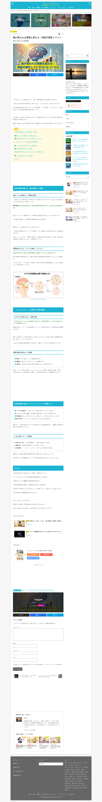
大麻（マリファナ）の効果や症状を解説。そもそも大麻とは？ (80, 140)
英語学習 (43, 590)
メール (15, 650)
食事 (67, 790)
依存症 (73, 769)
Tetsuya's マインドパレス (51, 5)
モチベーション (26, 590)
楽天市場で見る (46, 554)
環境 (86, 776)
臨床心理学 (75, 783)
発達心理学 (80, 778)
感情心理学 (84, 774)
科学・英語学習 (45, 7)
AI (66, 762)
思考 (87, 771)
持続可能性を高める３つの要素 (24, 148)
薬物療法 (74, 785)
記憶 (79, 785)
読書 (48, 590)
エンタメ (80, 762)
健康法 (78, 769)
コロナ (86, 762)
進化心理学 (76, 787)
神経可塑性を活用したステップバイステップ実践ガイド (29, 151)
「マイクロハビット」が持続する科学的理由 (26, 141)
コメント (16, 627)
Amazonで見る (33, 554)
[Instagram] (41, 605)
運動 (52, 590)
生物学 (74, 778)
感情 (78, 774)
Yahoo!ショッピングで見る (33, 557)
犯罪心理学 (80, 776)
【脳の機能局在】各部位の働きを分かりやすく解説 (80, 164)
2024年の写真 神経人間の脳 (39, 299)
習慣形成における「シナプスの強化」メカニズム (28, 138)
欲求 (67, 776)
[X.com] (34, 605)
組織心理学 (68, 783)
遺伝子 (86, 787)
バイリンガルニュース (76, 765)
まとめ (17, 158)
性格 (67, 774)
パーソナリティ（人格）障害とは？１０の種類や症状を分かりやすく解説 (80, 159)
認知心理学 (85, 785)
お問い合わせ (71, 7)
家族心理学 (75, 771)
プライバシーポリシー (62, 7)
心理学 (29, 7)
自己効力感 (37, 590)
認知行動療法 (68, 787)
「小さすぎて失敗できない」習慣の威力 (26, 145)
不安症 (86, 767)
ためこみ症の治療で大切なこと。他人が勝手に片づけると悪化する (80, 152)
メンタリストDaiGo (70, 767)
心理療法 (81, 771)
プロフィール (53, 7)
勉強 (32, 590)
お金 (75, 762)
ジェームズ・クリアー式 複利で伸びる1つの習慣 (39, 550)
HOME (13, 10)
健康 (33, 7)
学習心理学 (68, 771)
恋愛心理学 (72, 774)
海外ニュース (73, 776)
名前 (15, 643)
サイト (14, 657)
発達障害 (86, 778)
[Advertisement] (38, 87)
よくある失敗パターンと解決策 (24, 155)
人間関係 (68, 769)
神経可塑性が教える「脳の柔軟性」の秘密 (26, 131)
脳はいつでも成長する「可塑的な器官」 (26, 135)
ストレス (68, 765)
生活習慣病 (68, 778)
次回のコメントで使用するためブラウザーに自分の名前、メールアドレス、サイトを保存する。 (38, 664)
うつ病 (71, 762)
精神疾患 (38, 7)
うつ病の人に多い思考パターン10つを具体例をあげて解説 (80, 146)
